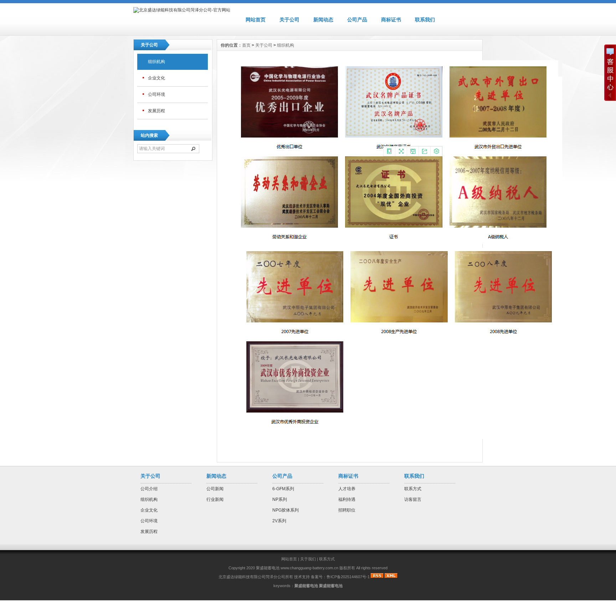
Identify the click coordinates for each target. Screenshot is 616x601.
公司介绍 (149, 488)
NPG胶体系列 (285, 510)
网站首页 (256, 19)
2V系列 (279, 520)
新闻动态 (323, 19)
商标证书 (391, 19)
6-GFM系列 (283, 488)
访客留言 (412, 499)
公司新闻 (215, 488)
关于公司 (289, 19)
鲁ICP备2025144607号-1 (348, 577)
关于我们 (308, 559)
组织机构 (156, 61)
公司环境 (156, 94)
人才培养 (346, 488)
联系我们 (425, 19)
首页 (246, 45)
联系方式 (412, 488)
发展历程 (156, 110)
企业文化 (156, 78)
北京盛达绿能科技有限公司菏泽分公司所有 (256, 577)
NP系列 (279, 499)
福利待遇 (346, 499)
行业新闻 (215, 499)
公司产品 (357, 19)
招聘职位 (346, 510)
